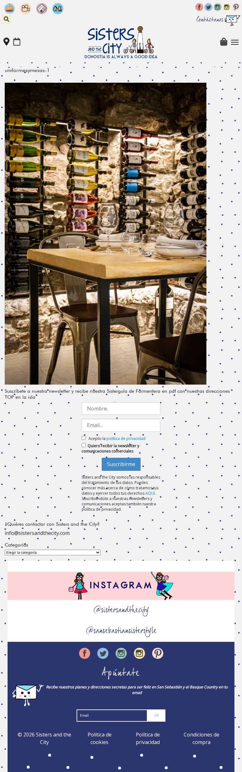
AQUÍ (150, 493)
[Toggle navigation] (235, 42)
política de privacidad (126, 438)
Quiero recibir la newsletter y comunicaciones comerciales (110, 448)
